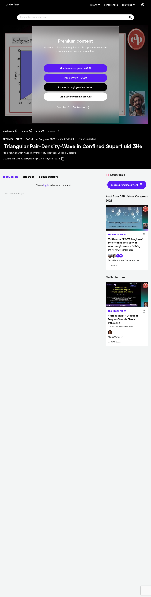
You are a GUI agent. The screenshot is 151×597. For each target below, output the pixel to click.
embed (51, 130)
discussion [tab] (10, 176)
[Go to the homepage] (12, 4)
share (25, 130)
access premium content (124, 184)
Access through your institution (75, 87)
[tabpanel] (53, 189)
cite (38, 130)
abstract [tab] (28, 176)
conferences (111, 4)
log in (46, 185)
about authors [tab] (48, 176)
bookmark (8, 130)
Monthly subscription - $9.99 (75, 68)
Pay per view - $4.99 (75, 77)
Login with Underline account (76, 96)
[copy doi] (64, 159)
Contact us (79, 107)
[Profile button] (142, 4)
